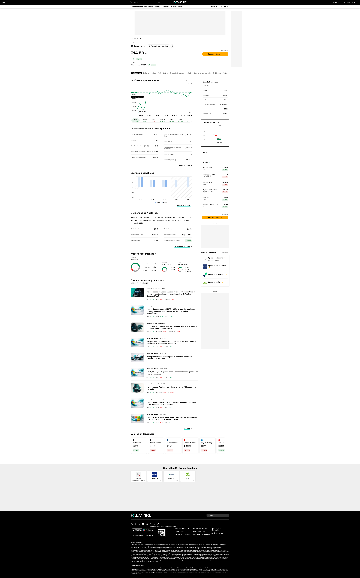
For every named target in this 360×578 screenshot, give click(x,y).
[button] (4, 2)
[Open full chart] (190, 80)
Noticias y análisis (149, 73)
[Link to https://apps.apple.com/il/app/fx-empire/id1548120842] (137, 530)
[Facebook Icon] (136, 524)
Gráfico (165, 73)
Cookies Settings (199, 531)
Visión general (136, 73)
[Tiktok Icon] (158, 524)
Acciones (133, 39)
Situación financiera (177, 73)
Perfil (159, 73)
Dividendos (217, 73)
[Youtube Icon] (143, 524)
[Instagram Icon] (147, 524)
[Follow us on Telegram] (228, 7)
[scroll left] (226, 446)
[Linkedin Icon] (139, 524)
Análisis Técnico (228, 73)
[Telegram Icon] (151, 524)
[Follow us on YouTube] (225, 7)
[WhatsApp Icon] (154, 524)
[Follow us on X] (219, 7)
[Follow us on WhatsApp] (222, 7)
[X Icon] (132, 524)
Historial (189, 73)
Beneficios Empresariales (202, 73)
